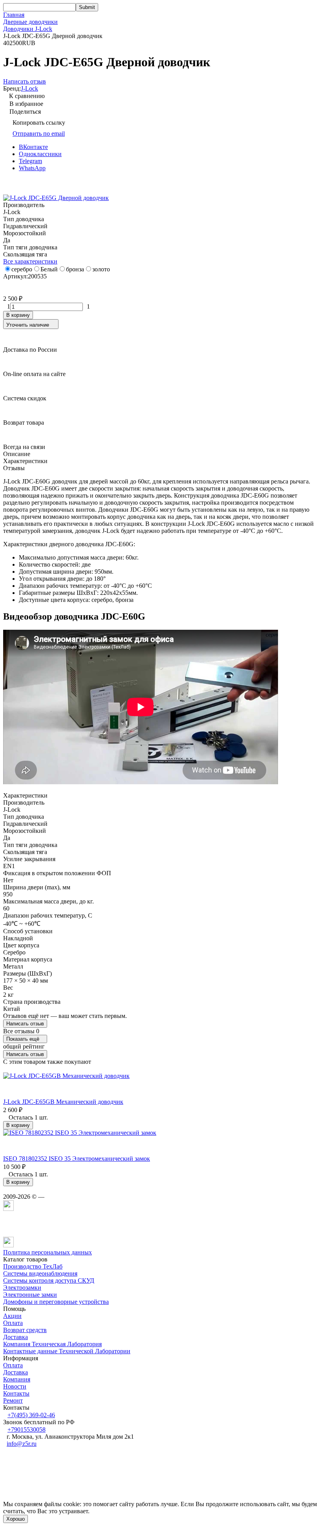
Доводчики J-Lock (27, 28)
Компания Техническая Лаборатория (52, 1344)
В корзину (18, 315)
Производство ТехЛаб (32, 1266)
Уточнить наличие (27, 325)
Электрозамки (22, 1287)
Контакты (16, 1393)
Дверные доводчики (30, 21)
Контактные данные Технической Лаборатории (66, 1351)
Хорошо (15, 1519)
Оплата (13, 1323)
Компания (16, 1379)
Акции (12, 1315)
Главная (13, 14)
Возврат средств (25, 1330)
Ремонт (13, 1400)
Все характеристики (30, 261)
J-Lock (29, 88)
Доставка (15, 1337)
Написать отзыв (25, 1024)
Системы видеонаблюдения (40, 1273)
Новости (14, 1386)
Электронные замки (30, 1294)
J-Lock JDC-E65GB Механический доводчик (63, 1101)
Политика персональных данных (47, 1252)
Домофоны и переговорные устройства (56, 1301)
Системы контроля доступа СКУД (48, 1280)
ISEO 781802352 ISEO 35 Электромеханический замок (76, 1158)
